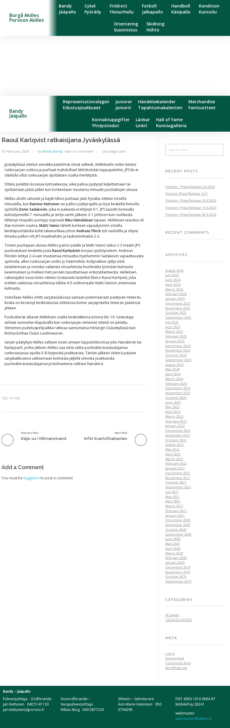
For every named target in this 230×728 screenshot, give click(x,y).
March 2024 (174, 379)
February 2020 (176, 558)
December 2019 (177, 567)
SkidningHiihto (155, 27)
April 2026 (173, 284)
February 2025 (176, 336)
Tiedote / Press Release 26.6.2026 (190, 200)
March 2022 (174, 459)
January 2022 (175, 468)
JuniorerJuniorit (123, 104)
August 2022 (174, 445)
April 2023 (173, 412)
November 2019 (177, 572)
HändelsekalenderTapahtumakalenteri (160, 104)
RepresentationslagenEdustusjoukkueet (86, 104)
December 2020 (177, 520)
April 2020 (173, 548)
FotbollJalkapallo (152, 9)
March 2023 (174, 416)
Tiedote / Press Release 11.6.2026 (190, 208)
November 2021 (177, 478)
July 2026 (172, 275)
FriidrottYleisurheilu (122, 9)
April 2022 (173, 454)
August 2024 (174, 365)
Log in (170, 653)
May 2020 (172, 544)
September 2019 (178, 581)
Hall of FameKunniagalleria (171, 122)
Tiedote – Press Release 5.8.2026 (190, 187)
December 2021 (177, 473)
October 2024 (176, 355)
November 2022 (177, 435)
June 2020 (173, 539)
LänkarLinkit (143, 122)
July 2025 (172, 322)
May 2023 (172, 407)
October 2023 (176, 398)
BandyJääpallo (67, 9)
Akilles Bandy (52, 151)
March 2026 (174, 289)
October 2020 (176, 530)
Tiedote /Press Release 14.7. (186, 194)
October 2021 (176, 482)
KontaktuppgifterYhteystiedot (111, 122)
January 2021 (175, 515)
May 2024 (172, 369)
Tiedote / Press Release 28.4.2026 (190, 214)
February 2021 (176, 511)
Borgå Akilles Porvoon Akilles (26, 17)
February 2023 (176, 421)
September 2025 (178, 317)
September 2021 (178, 487)
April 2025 (173, 327)
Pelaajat (172, 615)
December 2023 (177, 388)
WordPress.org (176, 668)
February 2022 (176, 463)
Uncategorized (113, 151)
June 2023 (173, 402)
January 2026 (175, 299)
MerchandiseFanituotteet (202, 104)
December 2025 (177, 303)
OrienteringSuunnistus (126, 27)
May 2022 (172, 449)
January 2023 (175, 426)
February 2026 (176, 294)
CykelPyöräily (92, 9)
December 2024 (177, 346)
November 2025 (177, 308)
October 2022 (176, 440)
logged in (32, 478)
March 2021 (174, 506)
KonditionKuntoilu (209, 9)
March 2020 (174, 553)
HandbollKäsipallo (180, 9)
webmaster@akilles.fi (193, 718)
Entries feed (174, 658)
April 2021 (173, 501)
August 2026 (174, 270)
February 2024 (176, 384)
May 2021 (172, 497)
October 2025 (176, 313)
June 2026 (173, 280)
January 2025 (175, 341)
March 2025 (174, 331)
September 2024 (178, 360)
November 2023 (177, 393)
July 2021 (172, 492)
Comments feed (178, 663)
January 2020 (175, 562)
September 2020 (178, 534)
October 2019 (176, 577)
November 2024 (177, 350)
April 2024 (173, 374)
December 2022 (177, 430)
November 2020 (177, 525)
